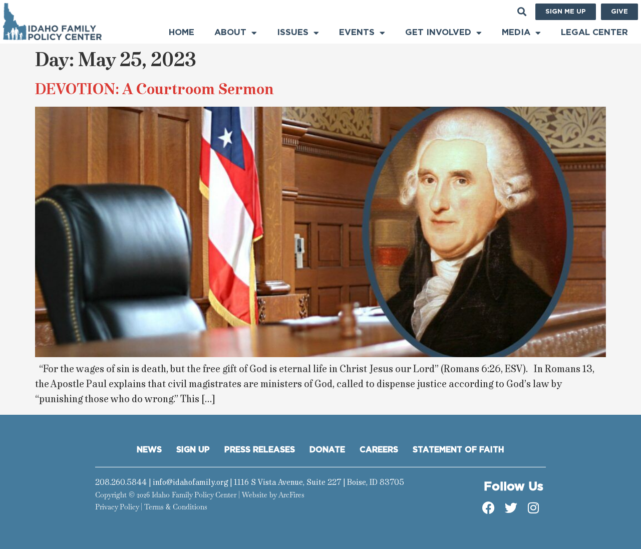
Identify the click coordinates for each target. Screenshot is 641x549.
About (230, 32)
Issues (292, 32)
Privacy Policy (117, 506)
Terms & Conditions (175, 506)
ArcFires (291, 494)
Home (181, 32)
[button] (522, 12)
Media (516, 32)
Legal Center (594, 32)
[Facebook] (488, 508)
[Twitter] (511, 508)
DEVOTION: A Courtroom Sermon (154, 89)
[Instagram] (533, 508)
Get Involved (438, 32)
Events (357, 32)
